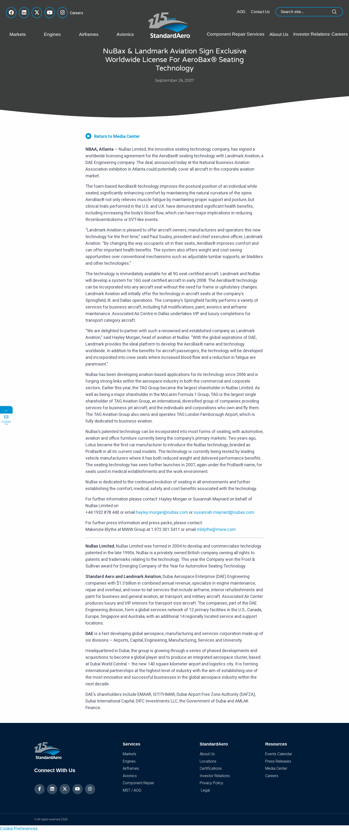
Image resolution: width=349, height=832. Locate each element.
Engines (52, 34)
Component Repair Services (235, 34)
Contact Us (260, 12)
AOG (241, 12)
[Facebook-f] (39, 789)
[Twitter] (65, 789)
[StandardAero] (170, 24)
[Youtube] (77, 789)
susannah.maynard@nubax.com (224, 512)
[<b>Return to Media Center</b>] (88, 136)
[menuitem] (23, 34)
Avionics (125, 34)
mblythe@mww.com (216, 529)
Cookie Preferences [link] (19, 828)
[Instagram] (90, 789)
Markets (17, 34)
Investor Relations (311, 34)
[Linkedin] (52, 789)
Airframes (89, 34)
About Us (278, 34)
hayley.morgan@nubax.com (162, 512)
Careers (75, 13)
